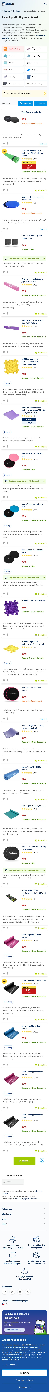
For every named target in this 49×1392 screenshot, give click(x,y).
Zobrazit (42, 144)
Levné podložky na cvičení (34, 11)
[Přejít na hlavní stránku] (8, 4)
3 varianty (8, 956)
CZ (6, 1304)
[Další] (42, 1160)
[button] (24, 1209)
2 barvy (7, 432)
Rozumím (24, 1373)
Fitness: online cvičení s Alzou (17, 93)
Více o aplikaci (12, 1330)
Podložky (16, 11)
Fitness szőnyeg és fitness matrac (26, 1199)
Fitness (7, 11)
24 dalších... (24, 1161)
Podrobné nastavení (24, 1380)
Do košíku (42, 190)
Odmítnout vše (24, 1387)
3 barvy (7, 383)
